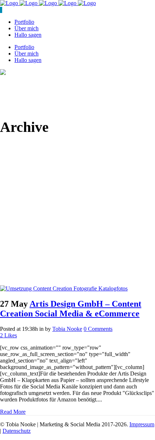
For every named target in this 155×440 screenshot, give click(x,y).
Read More (13, 412)
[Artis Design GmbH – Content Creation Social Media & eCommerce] (64, 288)
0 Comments (98, 329)
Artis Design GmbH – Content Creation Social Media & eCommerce (70, 308)
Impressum (141, 424)
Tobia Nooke (67, 329)
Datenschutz (17, 431)
